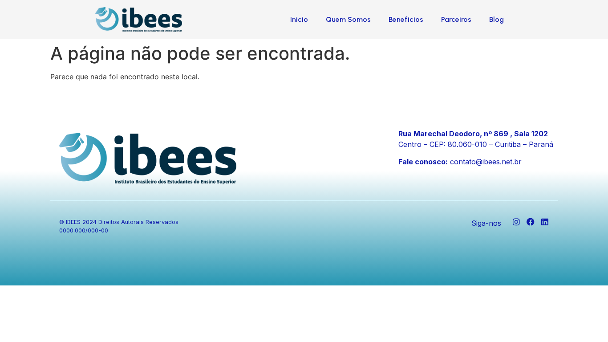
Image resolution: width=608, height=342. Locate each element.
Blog (496, 19)
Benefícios (406, 19)
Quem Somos (348, 19)
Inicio (299, 19)
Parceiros (456, 19)
